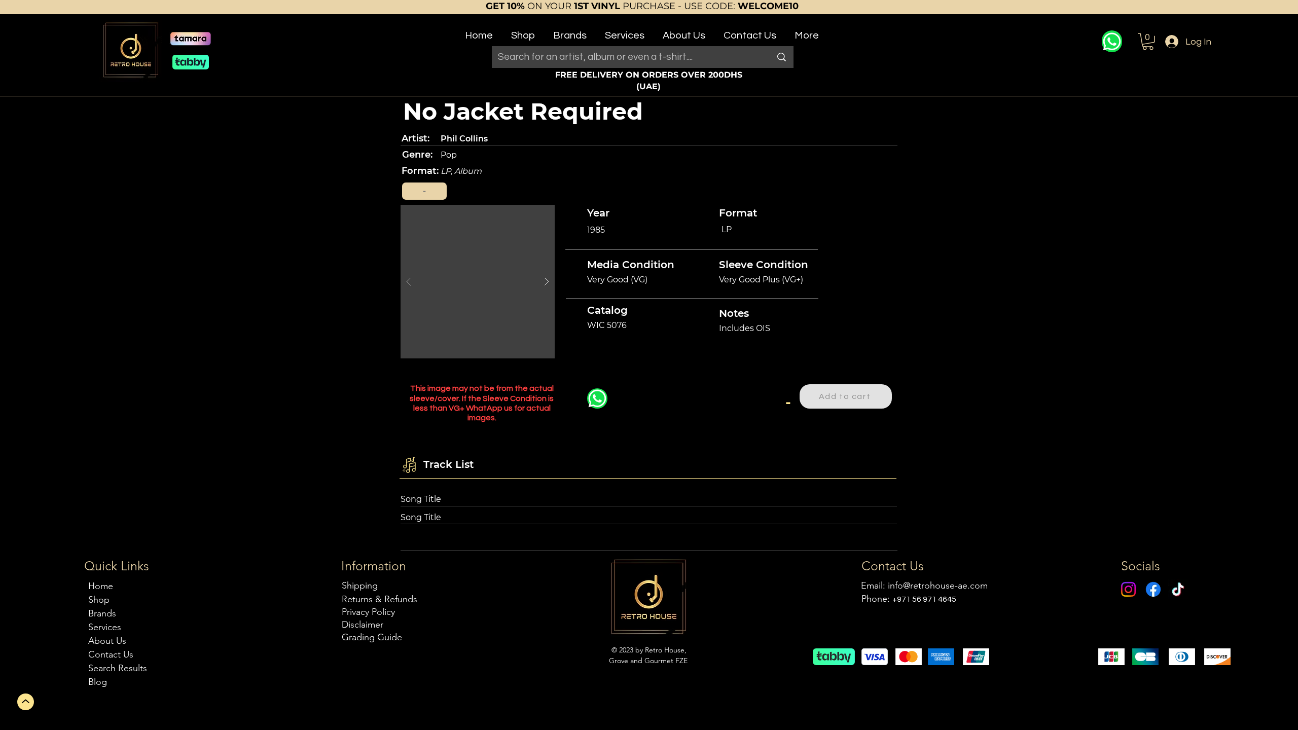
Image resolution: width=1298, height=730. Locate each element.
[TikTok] (1178, 589)
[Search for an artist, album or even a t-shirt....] (782, 57)
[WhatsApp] (1112, 41)
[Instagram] (1128, 589)
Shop (99, 599)
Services (104, 627)
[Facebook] (1153, 589)
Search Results (117, 668)
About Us (107, 640)
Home (100, 586)
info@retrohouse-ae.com (938, 585)
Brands (102, 613)
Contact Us (110, 654)
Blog (97, 681)
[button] (523, 31)
